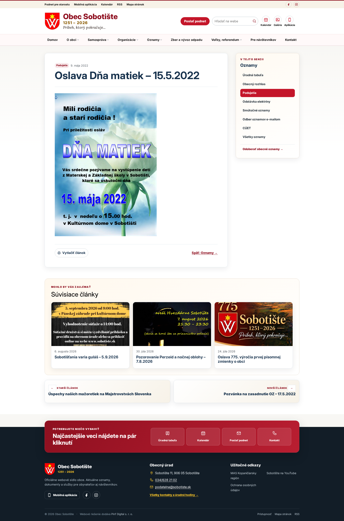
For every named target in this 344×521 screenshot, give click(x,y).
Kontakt (291, 40)
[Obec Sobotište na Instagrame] (296, 4)
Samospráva (97, 40)
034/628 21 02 (166, 480)
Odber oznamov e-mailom (261, 119)
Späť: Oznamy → (205, 253)
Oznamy (153, 40)
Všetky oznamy (254, 137)
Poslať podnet (195, 21)
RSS (119, 4)
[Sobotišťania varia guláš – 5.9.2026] (90, 324)
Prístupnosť (264, 514)
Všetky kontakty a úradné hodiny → (174, 494)
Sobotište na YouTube (281, 473)
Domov (52, 40)
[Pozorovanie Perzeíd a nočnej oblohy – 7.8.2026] (172, 324)
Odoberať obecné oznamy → (263, 149)
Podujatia (249, 93)
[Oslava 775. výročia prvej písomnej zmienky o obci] (254, 324)
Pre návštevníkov (263, 40)
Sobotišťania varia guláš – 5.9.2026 (86, 357)
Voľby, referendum (225, 40)
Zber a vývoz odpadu (186, 40)
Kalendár (107, 4)
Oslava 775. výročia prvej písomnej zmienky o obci (249, 359)
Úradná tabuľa (253, 75)
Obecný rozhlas (254, 84)
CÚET (247, 128)
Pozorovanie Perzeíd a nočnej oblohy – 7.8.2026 (170, 359)
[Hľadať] (254, 21)
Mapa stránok (135, 4)
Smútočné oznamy (256, 110)
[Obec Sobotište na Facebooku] (288, 4)
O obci (71, 40)
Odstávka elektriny (256, 101)
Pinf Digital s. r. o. (122, 514)
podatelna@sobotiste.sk (173, 487)
